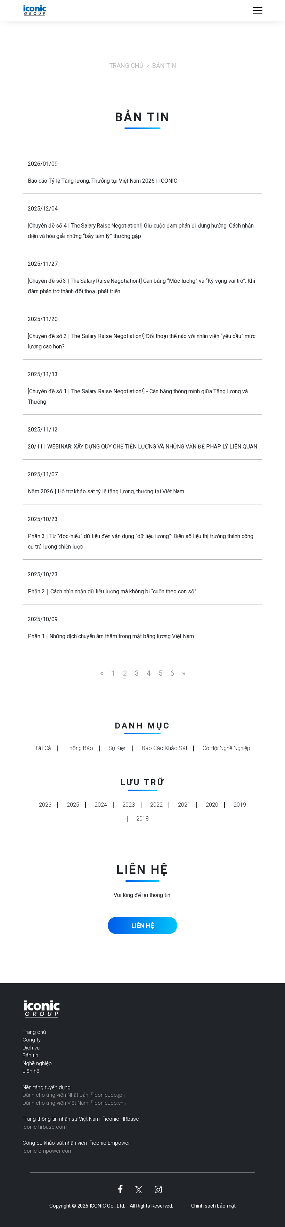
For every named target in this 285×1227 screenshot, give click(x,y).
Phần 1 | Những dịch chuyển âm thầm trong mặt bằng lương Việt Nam (111, 636)
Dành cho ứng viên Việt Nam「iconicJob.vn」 (76, 1103)
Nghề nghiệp (37, 1063)
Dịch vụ (31, 1048)
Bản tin (30, 1055)
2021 (184, 804)
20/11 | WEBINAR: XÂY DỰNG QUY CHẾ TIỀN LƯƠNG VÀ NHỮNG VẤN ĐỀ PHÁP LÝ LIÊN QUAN (142, 446)
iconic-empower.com (48, 1151)
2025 (73, 804)
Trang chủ (126, 65)
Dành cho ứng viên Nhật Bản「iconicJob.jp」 (75, 1095)
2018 (142, 818)
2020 (212, 804)
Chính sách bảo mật (213, 1206)
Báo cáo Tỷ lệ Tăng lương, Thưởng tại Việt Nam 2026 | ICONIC (102, 181)
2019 (240, 804)
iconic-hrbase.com (45, 1127)
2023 (128, 804)
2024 (101, 804)
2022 (156, 804)
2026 (45, 804)
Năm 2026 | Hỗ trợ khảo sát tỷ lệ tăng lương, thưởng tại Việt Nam (106, 491)
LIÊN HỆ (142, 925)
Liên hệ (31, 1071)
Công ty (32, 1040)
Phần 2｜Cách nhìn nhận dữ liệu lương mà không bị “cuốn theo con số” (112, 591)
